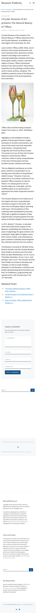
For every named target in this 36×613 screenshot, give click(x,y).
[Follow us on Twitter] (19, 609)
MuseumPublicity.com (14, 604)
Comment (10, 338)
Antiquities (9, 9)
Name (8, 352)
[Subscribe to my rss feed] (16, 609)
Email (8, 359)
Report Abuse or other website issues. (18, 521)
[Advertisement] (18, 413)
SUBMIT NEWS (26, 584)
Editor (5, 30)
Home (3, 9)
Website (9, 366)
